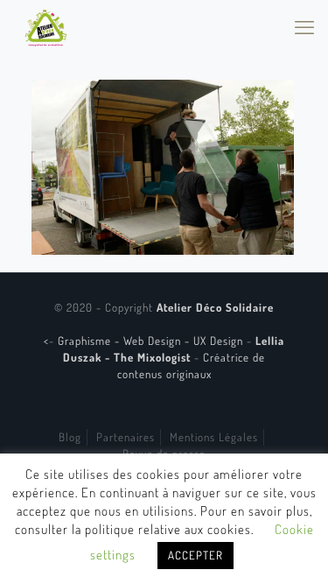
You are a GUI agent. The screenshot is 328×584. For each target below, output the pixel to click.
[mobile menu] (304, 26)
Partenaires (125, 437)
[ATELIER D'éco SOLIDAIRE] (46, 26)
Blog (70, 437)
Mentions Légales (214, 437)
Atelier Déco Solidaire (215, 307)
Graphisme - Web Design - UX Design (152, 341)
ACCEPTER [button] (195, 555)
